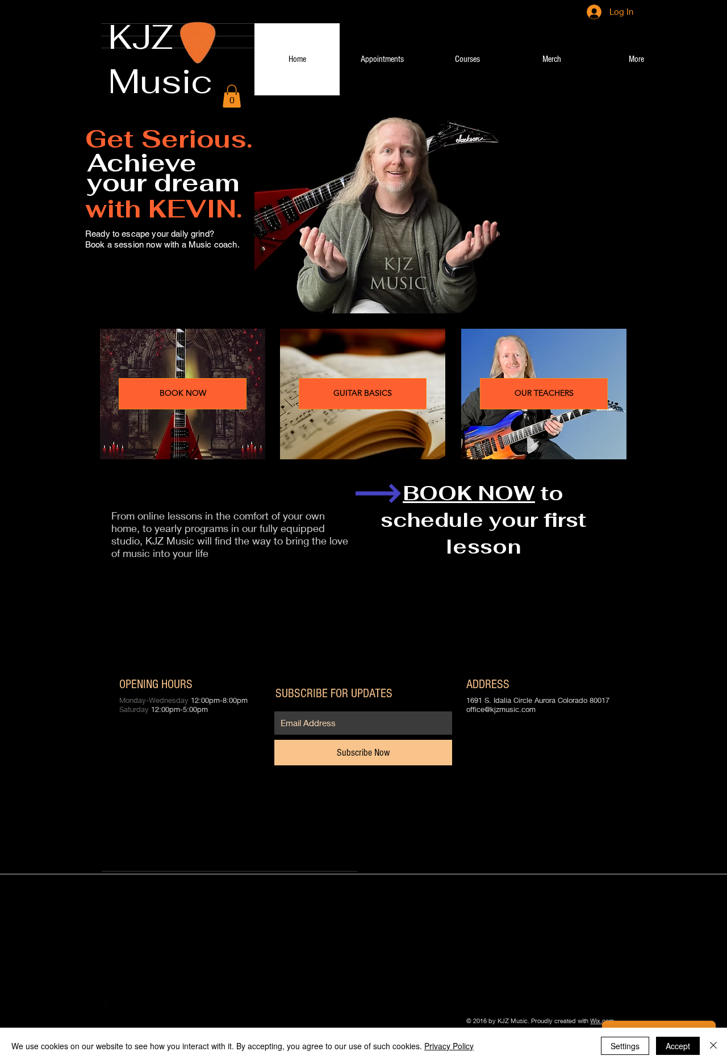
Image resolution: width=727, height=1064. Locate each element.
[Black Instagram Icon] (158, 1007)
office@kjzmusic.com (501, 709)
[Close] (713, 1046)
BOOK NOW (469, 493)
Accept (678, 1046)
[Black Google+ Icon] (140, 1007)
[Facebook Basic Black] (105, 1007)
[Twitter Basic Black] (122, 1007)
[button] (231, 96)
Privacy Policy (449, 1046)
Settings (625, 1046)
